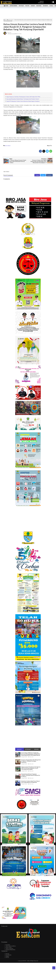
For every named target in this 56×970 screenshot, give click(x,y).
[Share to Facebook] (40, 151)
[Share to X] (43, 151)
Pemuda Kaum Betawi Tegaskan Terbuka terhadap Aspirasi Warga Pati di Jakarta (30, 775)
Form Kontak (8, 955)
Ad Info (7, 957)
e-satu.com (20, 960)
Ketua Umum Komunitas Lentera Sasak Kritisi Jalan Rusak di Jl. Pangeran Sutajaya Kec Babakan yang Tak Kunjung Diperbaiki (28, 27)
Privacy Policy (8, 947)
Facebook (49, 175)
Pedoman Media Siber (10, 949)
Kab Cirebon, (19, 33)
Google (37, 175)
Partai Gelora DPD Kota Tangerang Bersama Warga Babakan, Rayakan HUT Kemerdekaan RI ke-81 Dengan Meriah (30, 754)
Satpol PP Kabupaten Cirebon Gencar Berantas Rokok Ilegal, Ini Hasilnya (22, 101)
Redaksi (7, 956)
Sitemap (7, 953)
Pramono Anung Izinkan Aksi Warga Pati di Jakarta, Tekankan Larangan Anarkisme (31, 761)
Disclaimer (7, 944)
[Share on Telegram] (47, 151)
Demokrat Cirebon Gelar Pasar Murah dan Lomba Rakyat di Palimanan (30, 781)
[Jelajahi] (53, 2)
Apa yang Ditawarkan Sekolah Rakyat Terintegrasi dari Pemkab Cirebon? (22, 99)
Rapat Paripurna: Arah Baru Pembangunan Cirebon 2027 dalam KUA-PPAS (23, 96)
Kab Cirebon (7, 145)
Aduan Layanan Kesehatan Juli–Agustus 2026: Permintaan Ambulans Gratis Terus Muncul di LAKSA (30, 768)
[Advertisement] (28, 518)
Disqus (43, 175)
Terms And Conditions (10, 946)
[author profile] (5, 33)
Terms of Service (9, 948)
